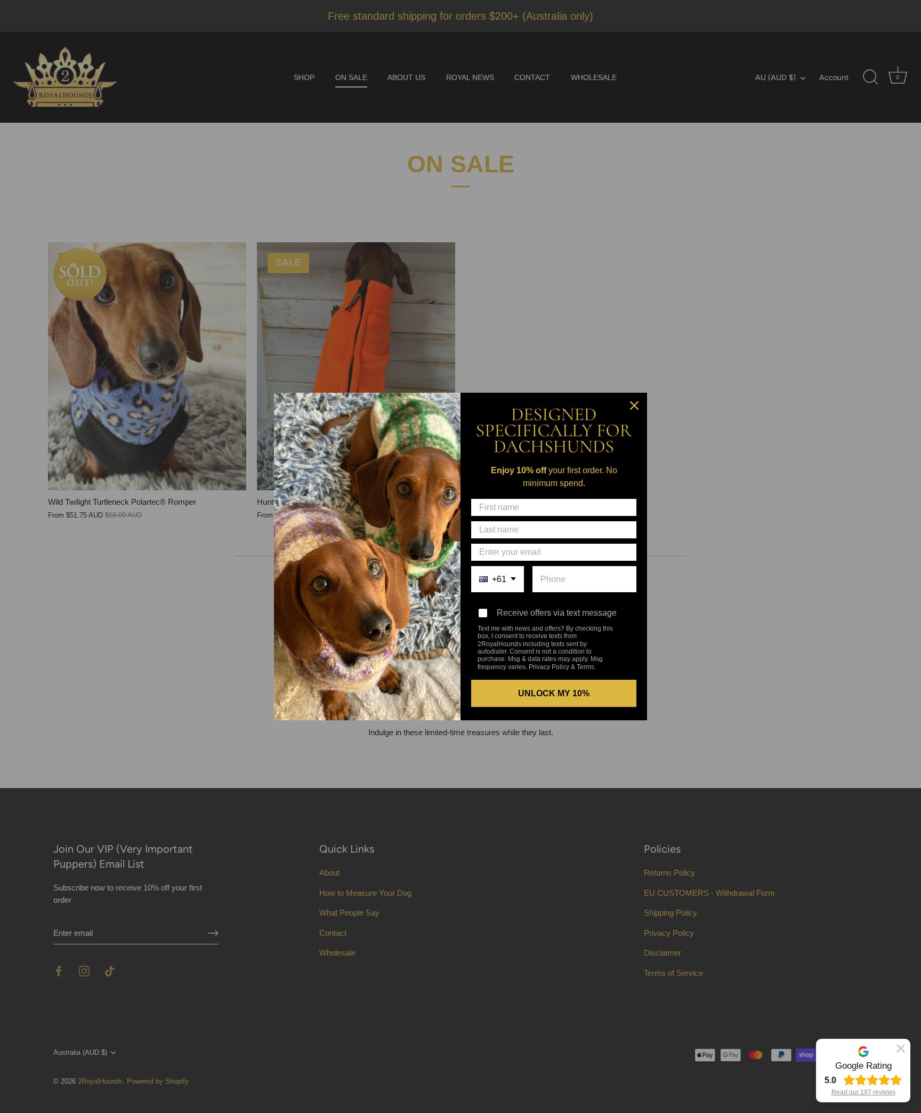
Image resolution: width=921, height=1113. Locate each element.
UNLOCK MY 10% (553, 693)
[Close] (634, 405)
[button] (900, 1048)
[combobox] (497, 579)
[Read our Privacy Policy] (623, 629)
